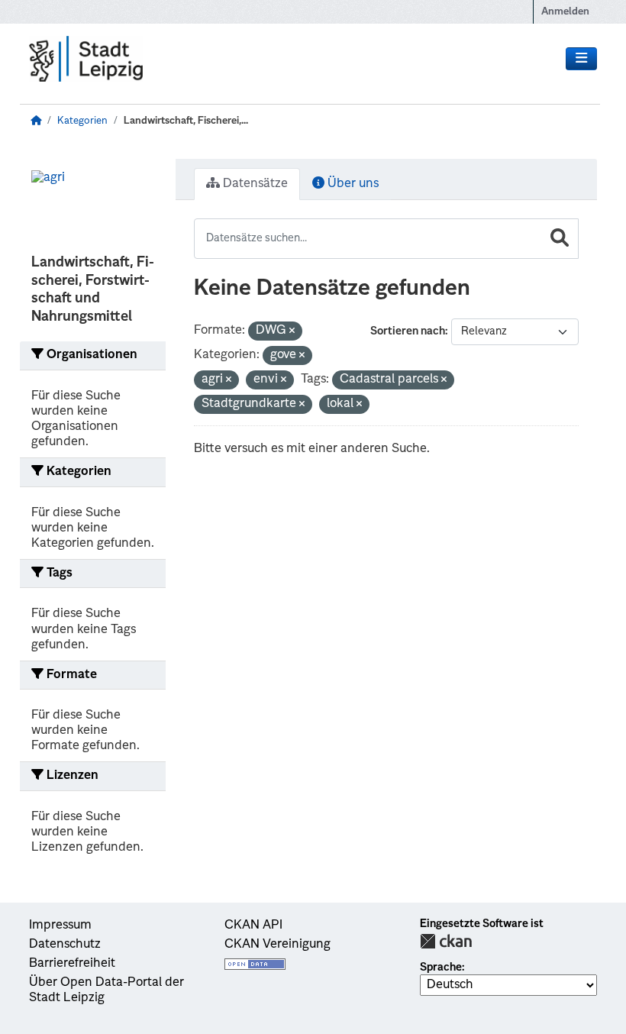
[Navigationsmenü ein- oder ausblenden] (581, 58)
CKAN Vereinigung (277, 945)
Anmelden (565, 12)
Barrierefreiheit (72, 964)
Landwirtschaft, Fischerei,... (186, 121)
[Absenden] (559, 238)
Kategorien (82, 121)
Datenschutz (65, 945)
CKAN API (253, 925)
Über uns (351, 184)
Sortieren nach (407, 331)
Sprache (441, 967)
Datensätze (254, 184)
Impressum (60, 925)
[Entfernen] (292, 332)
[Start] (36, 121)
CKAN (446, 941)
